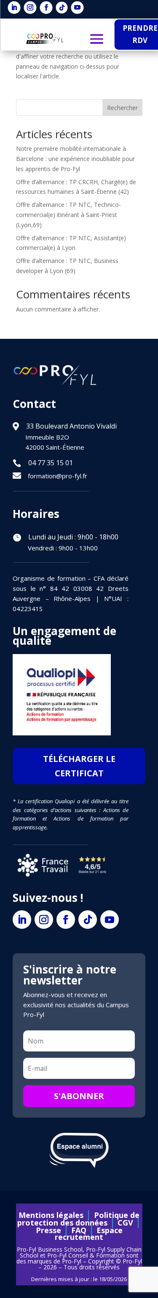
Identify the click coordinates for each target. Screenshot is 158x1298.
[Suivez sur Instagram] (30, 7)
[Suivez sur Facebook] (46, 7)
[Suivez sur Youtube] (77, 7)
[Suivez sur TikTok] (62, 7)
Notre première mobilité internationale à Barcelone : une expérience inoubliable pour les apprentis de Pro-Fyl (75, 159)
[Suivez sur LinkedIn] (14, 7)
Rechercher (122, 108)
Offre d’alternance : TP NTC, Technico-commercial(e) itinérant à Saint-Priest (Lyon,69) (68, 215)
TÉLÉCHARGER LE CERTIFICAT (79, 766)
